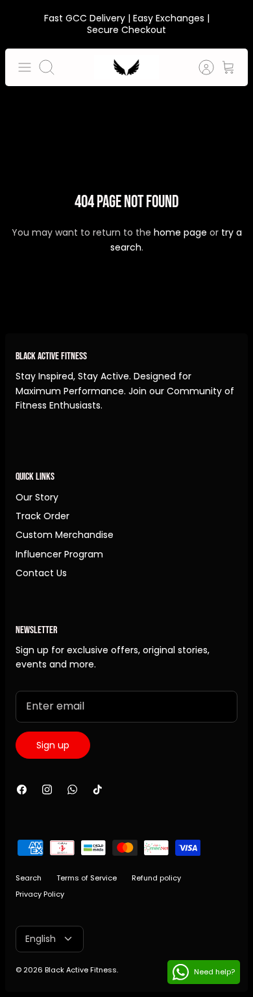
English (40, 938)
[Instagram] (47, 789)
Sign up (52, 745)
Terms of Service (86, 878)
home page (180, 232)
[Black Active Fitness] (126, 67)
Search (29, 878)
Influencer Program (59, 554)
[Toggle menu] (24, 67)
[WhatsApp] (72, 789)
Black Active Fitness (81, 970)
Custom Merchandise (65, 534)
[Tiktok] (97, 789)
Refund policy (156, 878)
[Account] (200, 67)
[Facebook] (21, 789)
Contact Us (41, 572)
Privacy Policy (40, 894)
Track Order (42, 516)
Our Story (37, 497)
